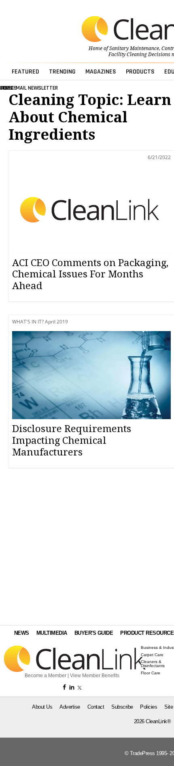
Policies (148, 707)
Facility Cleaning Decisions (139, 54)
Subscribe (122, 707)
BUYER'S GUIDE (93, 633)
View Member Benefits (94, 675)
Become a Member (45, 675)
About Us (42, 707)
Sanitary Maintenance (134, 48)
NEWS (21, 633)
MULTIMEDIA (51, 633)
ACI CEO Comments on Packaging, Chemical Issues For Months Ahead (90, 274)
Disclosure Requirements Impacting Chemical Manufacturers (71, 440)
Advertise (69, 707)
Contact (95, 707)
